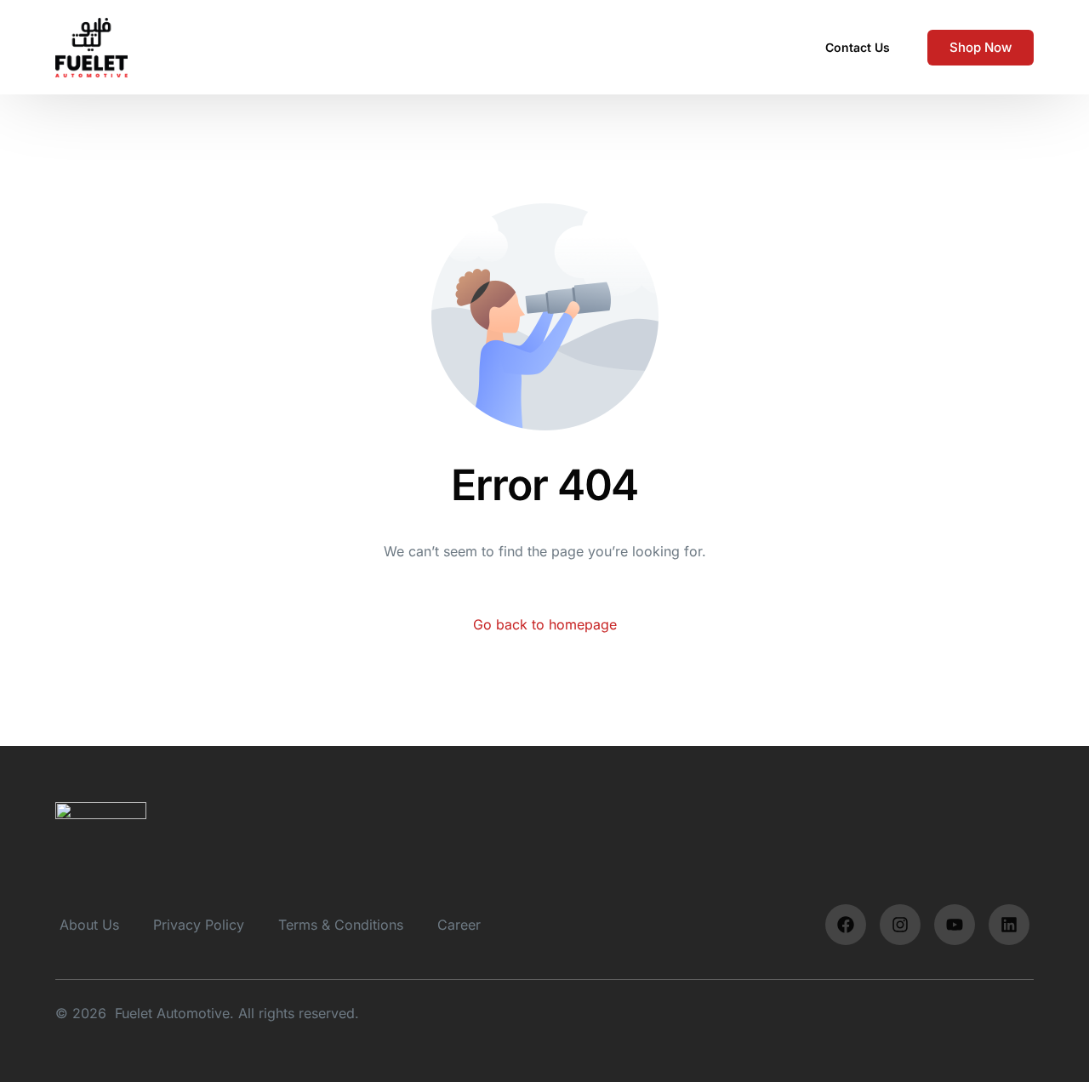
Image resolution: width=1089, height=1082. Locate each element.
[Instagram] (900, 924)
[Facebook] (845, 924)
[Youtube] (954, 924)
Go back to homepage (545, 624)
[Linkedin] (1009, 924)
